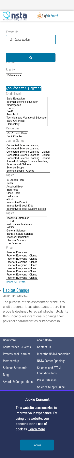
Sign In (46, 15)
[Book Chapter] (17, 136)
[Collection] (26, 196)
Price (9, 247)
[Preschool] (27, 114)
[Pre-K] (27, 111)
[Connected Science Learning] (28, 145)
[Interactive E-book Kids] (26, 205)
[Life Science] (26, 243)
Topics (10, 175)
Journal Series (15, 140)
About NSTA (44, 340)
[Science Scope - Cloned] (28, 170)
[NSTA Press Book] (17, 133)
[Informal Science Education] (27, 101)
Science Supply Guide (51, 387)
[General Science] (26, 230)
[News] (15, 183)
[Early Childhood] (27, 120)
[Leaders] (27, 108)
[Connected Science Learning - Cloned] (28, 151)
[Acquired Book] (26, 186)
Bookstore (9, 340)
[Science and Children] (28, 164)
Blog (6, 374)
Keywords (12, 32)
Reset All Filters (15, 282)
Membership (11, 361)
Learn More (36, 429)
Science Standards (15, 367)
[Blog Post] (26, 189)
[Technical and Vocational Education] (27, 117)
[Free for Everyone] (22, 252)
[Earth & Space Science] (26, 233)
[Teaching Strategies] (26, 218)
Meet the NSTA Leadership (53, 354)
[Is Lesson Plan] (15, 180)
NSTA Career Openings (51, 361)
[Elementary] (27, 124)
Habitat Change (16, 290)
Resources (12, 128)
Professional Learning (17, 354)
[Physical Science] (26, 240)
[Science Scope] (28, 167)
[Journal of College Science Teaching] (28, 161)
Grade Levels (14, 93)
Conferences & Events (17, 347)
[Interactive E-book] (26, 202)
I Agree (37, 445)
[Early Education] (27, 98)
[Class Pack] (26, 193)
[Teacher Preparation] (26, 237)
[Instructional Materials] (26, 224)
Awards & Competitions (18, 381)
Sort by (10, 69)
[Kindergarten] (27, 105)
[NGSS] (26, 227)
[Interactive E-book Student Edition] (26, 208)
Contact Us (44, 347)
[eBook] (26, 199)
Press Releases (46, 380)
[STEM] (26, 221)
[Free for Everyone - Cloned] (22, 255)
